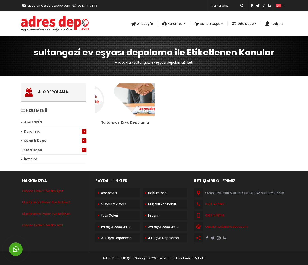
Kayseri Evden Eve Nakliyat (42, 191)
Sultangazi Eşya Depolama (125, 122)
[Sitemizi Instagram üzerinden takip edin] (263, 5)
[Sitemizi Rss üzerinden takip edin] (269, 5)
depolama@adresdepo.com (49, 5)
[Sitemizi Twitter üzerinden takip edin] (258, 5)
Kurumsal (175, 23)
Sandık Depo (210, 23)
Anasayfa (145, 23)
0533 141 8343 (214, 215)
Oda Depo (245, 23)
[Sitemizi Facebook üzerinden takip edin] (252, 5)
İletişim (277, 23)
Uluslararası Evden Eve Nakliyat (46, 202)
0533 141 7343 (87, 5)
